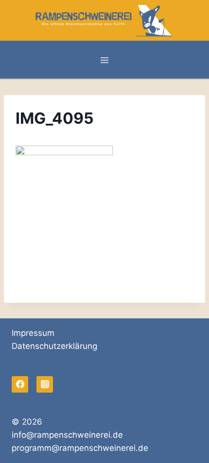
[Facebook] (20, 384)
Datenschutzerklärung (54, 346)
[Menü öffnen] (105, 60)
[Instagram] (44, 384)
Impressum (33, 333)
